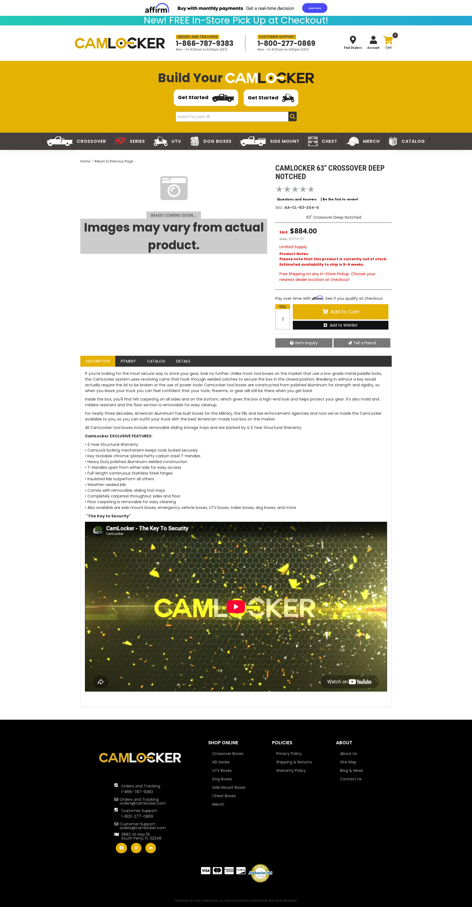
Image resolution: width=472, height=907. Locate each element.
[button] (236, 117)
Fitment (128, 361)
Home (85, 161)
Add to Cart (345, 311)
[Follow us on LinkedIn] (150, 848)
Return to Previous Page (114, 161)
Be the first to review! (340, 199)
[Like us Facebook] (121, 848)
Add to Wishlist (344, 325)
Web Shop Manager (282, 901)
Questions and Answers (297, 199)
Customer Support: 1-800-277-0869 (139, 813)
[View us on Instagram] (136, 848)
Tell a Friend (364, 343)
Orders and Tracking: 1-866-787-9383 (141, 789)
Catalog (156, 361)
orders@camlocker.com (143, 803)
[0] (387, 43)
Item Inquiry (306, 343)
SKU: (279, 207)
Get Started (194, 97)
